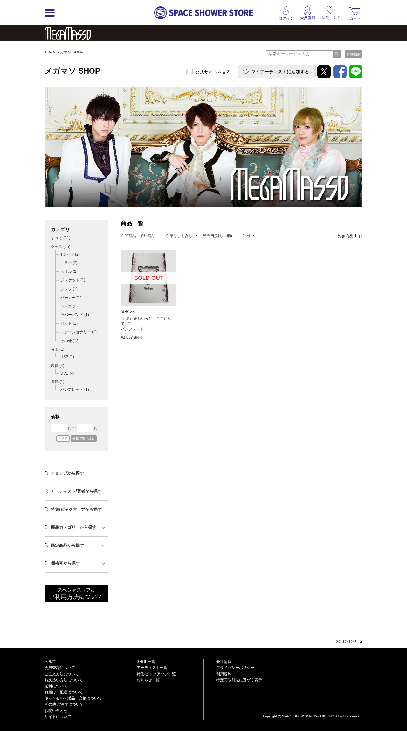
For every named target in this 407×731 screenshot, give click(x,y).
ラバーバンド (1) (74, 315)
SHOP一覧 (146, 661)
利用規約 (223, 674)
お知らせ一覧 (148, 680)
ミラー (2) (69, 263)
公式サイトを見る (213, 71)
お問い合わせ (56, 710)
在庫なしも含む (179, 236)
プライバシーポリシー (235, 667)
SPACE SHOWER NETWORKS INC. (308, 716)
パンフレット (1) (74, 389)
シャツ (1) (69, 289)
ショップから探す (67, 473)
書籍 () (57, 382)
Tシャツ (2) (70, 254)
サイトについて (58, 716)
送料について (56, 686)
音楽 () (57, 349)
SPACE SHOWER (312, 706)
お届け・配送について (64, 692)
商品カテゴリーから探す (73, 527)
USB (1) (67, 357)
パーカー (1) (70, 297)
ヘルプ (50, 661)
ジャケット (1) (72, 280)
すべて (60, 238)
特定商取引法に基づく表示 (239, 680)
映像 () (57, 365)
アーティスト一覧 (152, 667)
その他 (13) (70, 341)
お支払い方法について (64, 680)
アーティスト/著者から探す (76, 491)
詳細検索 (354, 54)
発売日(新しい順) (217, 236)
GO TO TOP (346, 641)
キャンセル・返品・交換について (73, 698)
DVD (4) (67, 373)
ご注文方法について (62, 674)
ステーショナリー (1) (78, 332)
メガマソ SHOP (69, 52)
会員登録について (60, 667)
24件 (247, 236)
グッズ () (60, 246)
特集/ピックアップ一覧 (156, 674)
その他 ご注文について (64, 704)
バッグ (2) (69, 306)
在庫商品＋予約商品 (138, 236)
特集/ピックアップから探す (76, 509)
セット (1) (69, 323)
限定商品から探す (67, 545)
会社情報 (223, 661)
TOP (48, 52)
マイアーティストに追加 (280, 71)
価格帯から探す (65, 563)
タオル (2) (69, 271)
